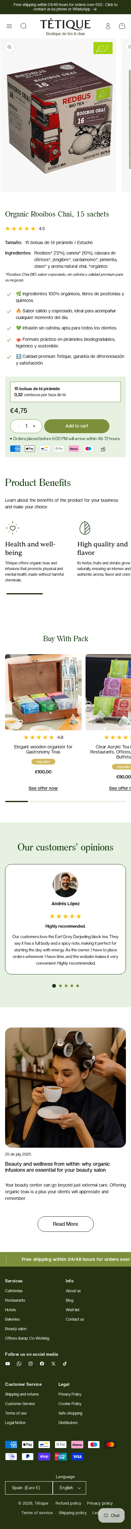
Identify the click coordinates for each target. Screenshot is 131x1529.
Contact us (75, 1319)
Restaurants (15, 1300)
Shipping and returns (22, 1394)
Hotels (10, 1310)
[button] (9, 26)
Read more (65, 1224)
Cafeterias (14, 1291)
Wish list (72, 1310)
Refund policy (68, 1503)
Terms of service (37, 1513)
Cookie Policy (70, 1404)
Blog (69, 1300)
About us (73, 1291)
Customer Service (20, 1404)
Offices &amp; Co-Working (27, 1338)
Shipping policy (73, 1513)
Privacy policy (100, 1503)
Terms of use (16, 1413)
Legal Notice (15, 1423)
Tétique (42, 1503)
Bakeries (12, 1319)
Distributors (68, 1423)
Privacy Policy (70, 1394)
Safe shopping (70, 1413)
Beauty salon (15, 1329)
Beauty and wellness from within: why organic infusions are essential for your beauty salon (57, 1167)
